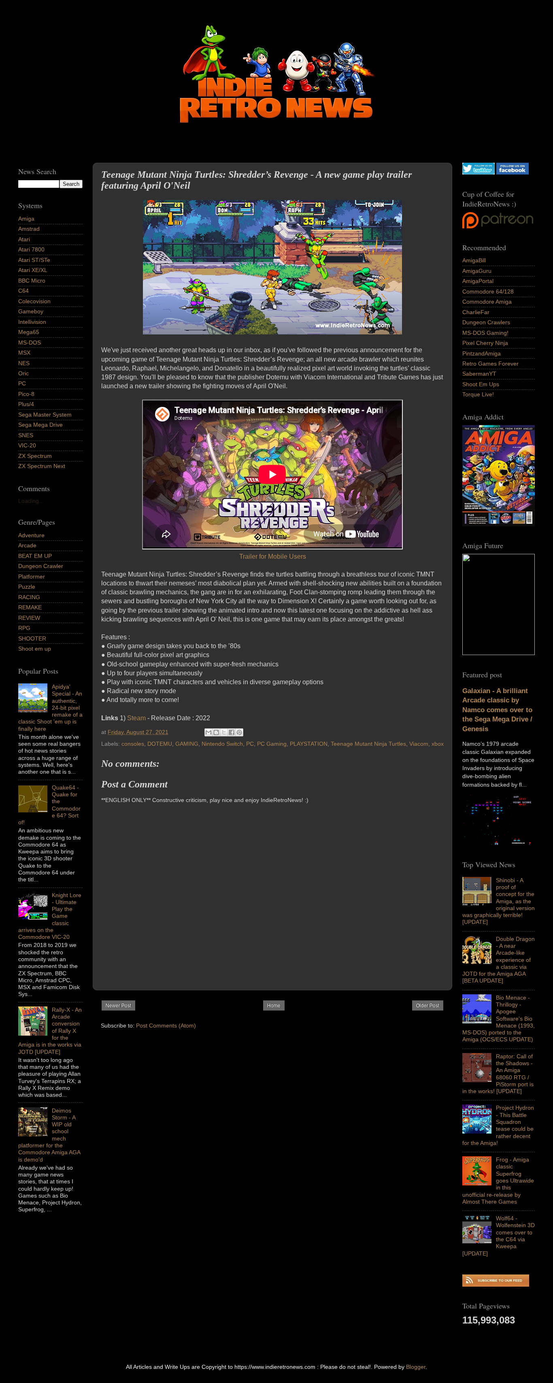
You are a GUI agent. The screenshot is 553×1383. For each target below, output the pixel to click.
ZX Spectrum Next (41, 466)
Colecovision (34, 301)
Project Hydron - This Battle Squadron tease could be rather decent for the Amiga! (498, 1125)
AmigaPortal (477, 281)
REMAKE (30, 607)
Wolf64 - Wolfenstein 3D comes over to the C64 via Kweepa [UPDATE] (498, 1235)
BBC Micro (31, 280)
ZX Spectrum (35, 456)
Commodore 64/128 (488, 291)
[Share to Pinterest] (239, 732)
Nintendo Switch (222, 743)
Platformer (31, 576)
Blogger (415, 1367)
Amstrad (29, 229)
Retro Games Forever (490, 363)
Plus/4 (26, 404)
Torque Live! (478, 394)
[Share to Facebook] (232, 732)
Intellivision (32, 322)
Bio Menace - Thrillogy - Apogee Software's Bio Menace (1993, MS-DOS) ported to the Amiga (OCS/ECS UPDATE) (498, 1018)
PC (250, 743)
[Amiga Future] (498, 524)
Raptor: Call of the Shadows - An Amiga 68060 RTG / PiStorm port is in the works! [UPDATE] (498, 1073)
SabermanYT (479, 373)
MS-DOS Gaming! (485, 333)
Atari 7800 (31, 249)
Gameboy (30, 311)
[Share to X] (224, 732)
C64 (23, 290)
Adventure (31, 535)
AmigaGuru (476, 271)
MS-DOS (29, 342)
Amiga (26, 218)
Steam (136, 718)
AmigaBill (474, 260)
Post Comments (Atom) (166, 1025)
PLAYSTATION (309, 743)
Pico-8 (26, 394)
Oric (23, 373)
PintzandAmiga (481, 353)
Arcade (27, 545)
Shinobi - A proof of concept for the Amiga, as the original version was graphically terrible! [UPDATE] (498, 901)
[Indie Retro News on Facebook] (512, 172)
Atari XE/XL (32, 270)
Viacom (418, 743)
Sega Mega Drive (40, 424)
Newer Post (118, 1006)
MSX (24, 352)
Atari (24, 239)
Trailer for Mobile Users (272, 556)
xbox (438, 743)
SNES (25, 435)
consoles (132, 743)
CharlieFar (475, 312)
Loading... (31, 501)
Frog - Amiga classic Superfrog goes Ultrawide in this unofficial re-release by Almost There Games (498, 1180)
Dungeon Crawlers (486, 322)
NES (24, 363)
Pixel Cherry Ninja (485, 343)
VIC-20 (27, 445)
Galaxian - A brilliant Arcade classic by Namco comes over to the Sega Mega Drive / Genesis (497, 710)
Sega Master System (45, 414)
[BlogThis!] (216, 732)
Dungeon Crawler (40, 566)
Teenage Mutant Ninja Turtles (368, 743)
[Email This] (208, 732)
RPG (24, 628)
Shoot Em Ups (480, 384)
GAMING (186, 743)
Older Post (427, 1006)
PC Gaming (272, 743)
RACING (29, 597)
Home (274, 1006)
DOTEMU (159, 743)
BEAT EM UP (35, 556)
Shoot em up (34, 648)
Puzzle (26, 586)
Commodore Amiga (487, 301)
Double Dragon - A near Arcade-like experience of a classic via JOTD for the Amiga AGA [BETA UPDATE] (498, 960)
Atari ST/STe (34, 260)
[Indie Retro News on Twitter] (478, 172)
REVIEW (29, 618)
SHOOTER (32, 638)
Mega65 (28, 332)
